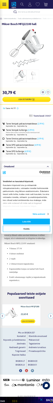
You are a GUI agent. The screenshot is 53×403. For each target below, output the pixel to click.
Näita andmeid (39, 214)
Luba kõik (26, 221)
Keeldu (27, 229)
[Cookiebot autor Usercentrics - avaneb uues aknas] (39, 172)
